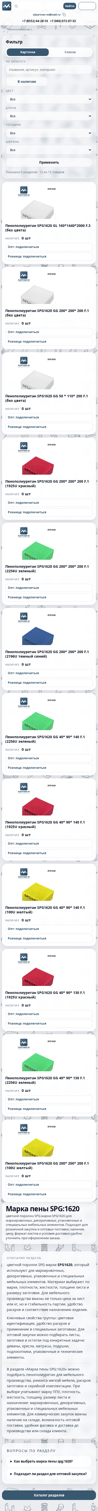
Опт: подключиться (23, 247)
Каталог (87, 6)
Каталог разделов (49, 1495)
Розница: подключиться (27, 256)
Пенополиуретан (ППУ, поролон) (20, 29)
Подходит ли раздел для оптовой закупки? (50, 1474)
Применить (49, 162)
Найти (69, 6)
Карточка (27, 52)
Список (70, 52)
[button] (49, 200)
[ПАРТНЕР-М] (7, 6)
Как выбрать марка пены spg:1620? (43, 1461)
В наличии (27, 81)
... (4, 30)
